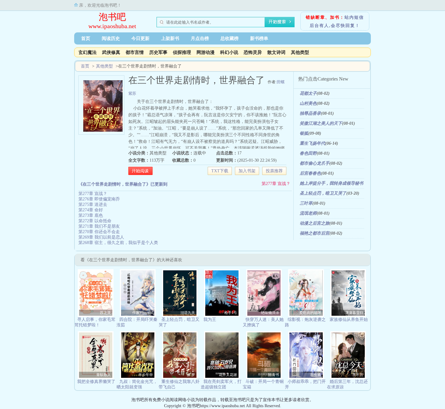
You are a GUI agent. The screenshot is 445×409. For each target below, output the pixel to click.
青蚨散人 (103, 375)
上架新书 (170, 38)
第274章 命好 (90, 210)
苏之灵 (105, 313)
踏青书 (273, 375)
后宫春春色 (310, 173)
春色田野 (308, 153)
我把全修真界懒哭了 (96, 381)
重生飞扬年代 (312, 143)
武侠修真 (111, 52)
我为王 (209, 319)
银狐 (304, 133)
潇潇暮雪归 (354, 313)
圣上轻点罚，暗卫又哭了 (323, 193)
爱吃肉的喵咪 (310, 313)
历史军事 (158, 52)
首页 (85, 38)
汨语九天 (187, 313)
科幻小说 (229, 52)
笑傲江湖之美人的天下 (321, 123)
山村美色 (308, 103)
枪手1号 (230, 313)
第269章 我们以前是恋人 (101, 237)
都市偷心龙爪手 (314, 163)
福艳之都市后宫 (314, 233)
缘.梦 (191, 375)
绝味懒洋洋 (270, 313)
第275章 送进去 (92, 204)
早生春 (315, 375)
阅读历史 (111, 38)
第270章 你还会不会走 (99, 231)
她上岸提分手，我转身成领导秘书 (331, 183)
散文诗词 (276, 52)
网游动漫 (205, 52)
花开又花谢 (228, 375)
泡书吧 (112, 17)
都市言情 (135, 52)
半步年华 (145, 375)
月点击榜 (200, 38)
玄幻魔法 (87, 52)
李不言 (357, 375)
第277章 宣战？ (276, 183)
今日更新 (140, 38)
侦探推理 (182, 52)
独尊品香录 (310, 113)
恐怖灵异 (253, 52)
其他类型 (300, 52)
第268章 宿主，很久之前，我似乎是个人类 (118, 242)
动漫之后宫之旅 (314, 223)
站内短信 (354, 17)
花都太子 (308, 93)
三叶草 (306, 203)
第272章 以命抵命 (94, 221)
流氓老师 (308, 213)
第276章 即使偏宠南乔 (99, 199)
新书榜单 (259, 38)
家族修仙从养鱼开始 (349, 319)
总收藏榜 (229, 38)
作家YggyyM (142, 313)
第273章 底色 (90, 215)
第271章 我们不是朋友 (99, 226)
